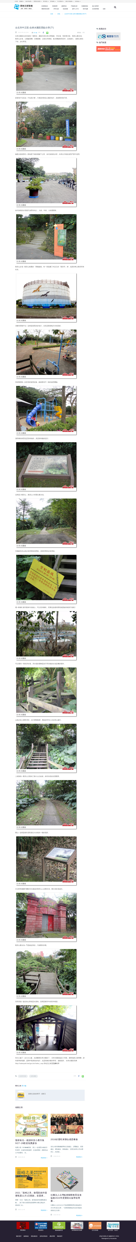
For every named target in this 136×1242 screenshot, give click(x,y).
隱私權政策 (34, 1236)
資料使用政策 (43, 1236)
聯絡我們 (59, 1236)
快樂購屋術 (85, 6)
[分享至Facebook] (43, 33)
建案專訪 (64, 6)
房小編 (35, 32)
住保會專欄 (95, 9)
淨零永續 (56, 9)
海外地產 (85, 9)
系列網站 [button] (52, 1)
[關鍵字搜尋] (115, 7)
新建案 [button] (21, 1)
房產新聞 (54, 6)
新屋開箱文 (45, 6)
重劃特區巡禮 (45, 9)
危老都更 (65, 9)
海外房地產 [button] (28, 1)
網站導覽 (52, 1236)
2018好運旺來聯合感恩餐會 (64, 1139)
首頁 (51, 14)
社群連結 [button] (77, 1)
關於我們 (18, 1236)
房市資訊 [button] (45, 1)
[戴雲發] (108, 36)
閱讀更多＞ (44, 1158)
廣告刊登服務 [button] (69, 1)
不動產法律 (74, 6)
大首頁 (16, 1)
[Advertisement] (108, 80)
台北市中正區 (22, 1076)
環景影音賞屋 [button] (37, 1)
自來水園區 (33, 1076)
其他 (58, 14)
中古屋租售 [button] (60, 1)
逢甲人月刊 (75, 9)
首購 (104, 9)
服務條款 (26, 1236)
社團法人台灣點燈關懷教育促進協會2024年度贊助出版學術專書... (66, 1198)
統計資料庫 (95, 6)
